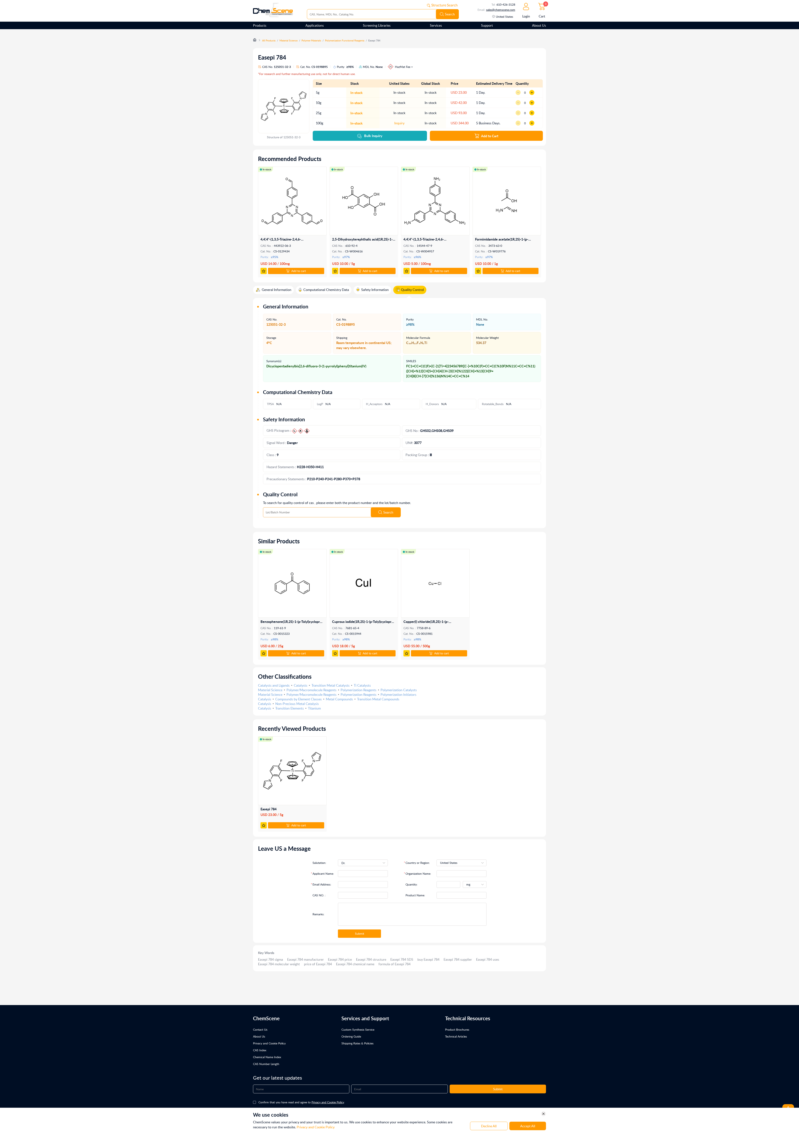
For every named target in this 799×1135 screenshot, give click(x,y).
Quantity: (412, 884)
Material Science (288, 40)
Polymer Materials (311, 40)
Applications (314, 25)
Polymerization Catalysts (399, 690)
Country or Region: (418, 863)
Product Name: (415, 895)
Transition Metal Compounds (378, 699)
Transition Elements (289, 708)
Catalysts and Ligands (274, 685)
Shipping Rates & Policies (357, 1043)
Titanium (314, 708)
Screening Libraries (377, 25)
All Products (268, 40)
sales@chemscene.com (500, 10)
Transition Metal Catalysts (330, 685)
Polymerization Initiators (398, 694)
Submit (359, 933)
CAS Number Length (266, 1064)
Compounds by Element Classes (298, 699)
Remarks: (318, 914)
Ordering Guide (351, 1036)
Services (436, 25)
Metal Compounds (339, 699)
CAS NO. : (319, 895)
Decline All (489, 1126)
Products (259, 25)
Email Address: (322, 884)
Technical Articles (456, 1036)
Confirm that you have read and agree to (301, 1102)
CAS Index (259, 1050)
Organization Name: (418, 874)
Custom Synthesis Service (357, 1029)
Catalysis (264, 699)
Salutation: (319, 863)
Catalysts (300, 685)
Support (487, 25)
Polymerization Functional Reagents (344, 40)
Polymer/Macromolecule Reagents (311, 690)
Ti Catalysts (362, 685)
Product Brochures (457, 1029)
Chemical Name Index (267, 1057)
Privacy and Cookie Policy (269, 1043)
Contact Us (260, 1029)
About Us (539, 25)
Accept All (527, 1126)
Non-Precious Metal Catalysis (297, 703)
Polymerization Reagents (358, 690)
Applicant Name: (323, 874)
